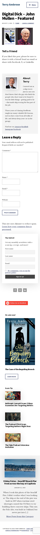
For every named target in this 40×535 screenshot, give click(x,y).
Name (5, 177)
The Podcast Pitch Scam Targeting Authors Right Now (18, 425)
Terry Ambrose (11, 4)
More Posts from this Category (20, 516)
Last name (9, 256)
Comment (6, 150)
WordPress (25, 530)
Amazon (18, 127)
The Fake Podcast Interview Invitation (17, 446)
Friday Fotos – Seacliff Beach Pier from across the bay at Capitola (20, 482)
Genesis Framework (12, 530)
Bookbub (24, 127)
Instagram (9, 129)
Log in (32, 530)
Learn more (11, 377)
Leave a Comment (28, 23)
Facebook (17, 129)
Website (5, 200)
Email (5, 189)
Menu (34, 5)
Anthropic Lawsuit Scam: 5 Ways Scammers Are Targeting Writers (19, 404)
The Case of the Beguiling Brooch (19, 369)
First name (9, 249)
